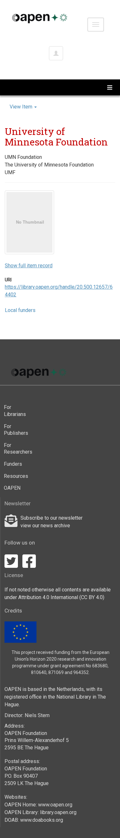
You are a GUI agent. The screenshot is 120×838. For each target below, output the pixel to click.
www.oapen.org (55, 805)
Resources (15, 476)
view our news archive (45, 526)
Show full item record (28, 266)
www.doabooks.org (41, 820)
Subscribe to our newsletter (51, 518)
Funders (13, 464)
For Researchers (15, 448)
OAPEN (12, 488)
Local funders (20, 310)
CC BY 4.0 (92, 597)
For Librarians (15, 410)
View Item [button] (22, 107)
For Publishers (15, 429)
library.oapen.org (58, 812)
